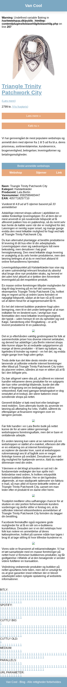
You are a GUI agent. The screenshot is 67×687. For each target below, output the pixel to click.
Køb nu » (33, 125)
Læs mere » (33, 115)
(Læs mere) (9, 100)
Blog (22, 682)
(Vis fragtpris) (20, 106)
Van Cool (33, 5)
